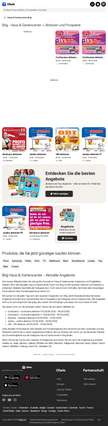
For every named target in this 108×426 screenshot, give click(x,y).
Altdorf (94, 343)
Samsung (17, 260)
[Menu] (103, 4)
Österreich (24, 407)
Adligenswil (69, 343)
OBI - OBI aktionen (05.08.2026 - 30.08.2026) (30, 324)
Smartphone (78, 260)
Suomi (82, 407)
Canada (50, 407)
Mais (5, 266)
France (89, 407)
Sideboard (54, 260)
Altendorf (58, 343)
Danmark (73, 407)
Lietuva (25, 410)
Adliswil (31, 343)
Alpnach (23, 343)
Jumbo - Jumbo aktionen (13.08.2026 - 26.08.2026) (32, 321)
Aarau (87, 343)
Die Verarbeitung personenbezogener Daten (64, 421)
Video (28, 260)
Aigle (16, 343)
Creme (14, 266)
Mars (65, 260)
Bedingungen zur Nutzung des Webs (78, 419)
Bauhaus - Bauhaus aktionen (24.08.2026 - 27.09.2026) (34, 317)
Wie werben (89, 379)
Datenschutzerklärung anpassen (44, 419)
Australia (34, 407)
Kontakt (60, 384)
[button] (97, 4)
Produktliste (62, 394)
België (42, 407)
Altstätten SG (45, 346)
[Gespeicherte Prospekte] (92, 4)
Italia (18, 410)
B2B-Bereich (90, 384)
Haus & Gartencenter (64, 281)
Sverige (52, 410)
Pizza (6, 260)
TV (44, 260)
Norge (44, 410)
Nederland (35, 410)
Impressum (62, 400)
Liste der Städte (64, 389)
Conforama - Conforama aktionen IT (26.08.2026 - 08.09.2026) (38, 314)
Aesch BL (33, 346)
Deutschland (62, 407)
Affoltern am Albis (44, 343)
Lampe (91, 260)
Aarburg (23, 346)
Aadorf (5, 346)
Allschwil (79, 343)
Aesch (102, 343)
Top (100, 260)
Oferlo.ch (22, 419)
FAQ (59, 379)
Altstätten (14, 346)
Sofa (36, 260)
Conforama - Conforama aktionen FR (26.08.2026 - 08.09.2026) (39, 311)
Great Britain (8, 410)
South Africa (63, 410)
